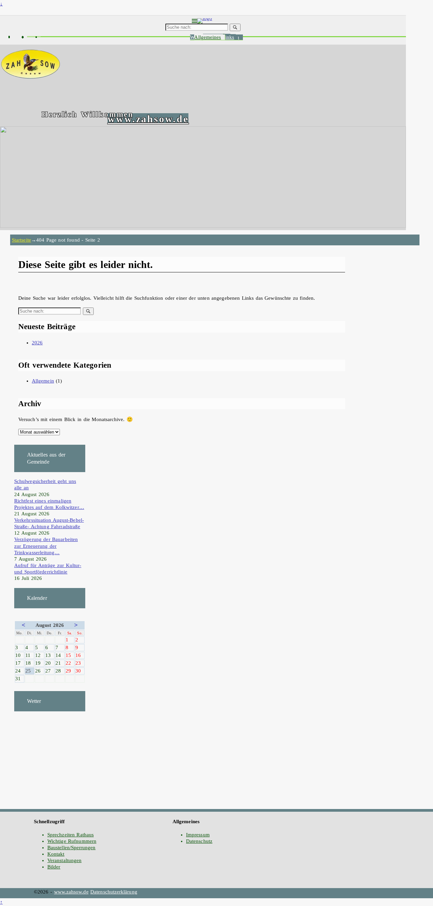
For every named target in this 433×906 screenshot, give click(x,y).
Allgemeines (207, 37)
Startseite (21, 240)
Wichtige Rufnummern (71, 841)
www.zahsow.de (148, 118)
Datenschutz (199, 841)
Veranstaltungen (64, 860)
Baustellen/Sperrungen (71, 847)
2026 (37, 342)
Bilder (53, 867)
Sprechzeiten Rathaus (70, 834)
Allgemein (43, 381)
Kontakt (56, 854)
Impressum (198, 834)
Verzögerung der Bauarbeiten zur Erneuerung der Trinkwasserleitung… (46, 546)
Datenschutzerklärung (113, 892)
